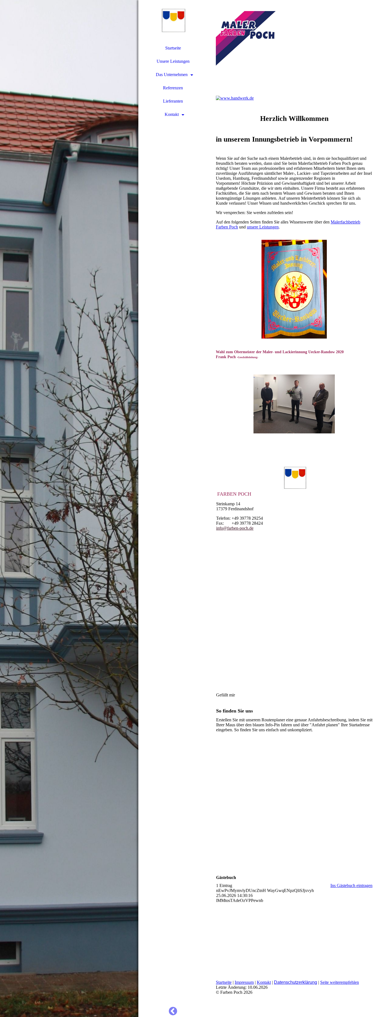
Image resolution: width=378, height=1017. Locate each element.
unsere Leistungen (263, 227)
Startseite (173, 48)
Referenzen (173, 87)
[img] (69, 508)
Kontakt (172, 114)
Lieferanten (173, 101)
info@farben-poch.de (234, 528)
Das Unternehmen (172, 74)
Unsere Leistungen (173, 61)
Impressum (244, 982)
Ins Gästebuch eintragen (351, 885)
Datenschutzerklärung (295, 982)
